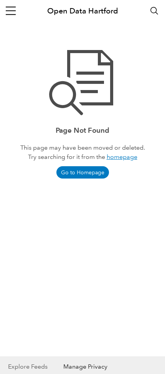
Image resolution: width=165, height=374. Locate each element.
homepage (122, 156)
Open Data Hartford (82, 10)
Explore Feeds (28, 366)
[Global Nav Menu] (11, 11)
